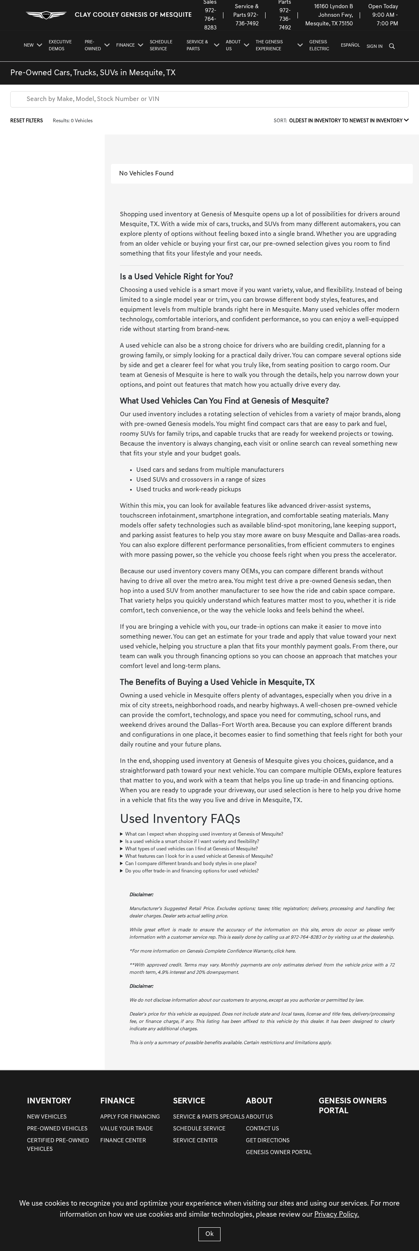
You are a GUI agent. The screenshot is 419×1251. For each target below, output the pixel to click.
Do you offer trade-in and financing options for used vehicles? (192, 871)
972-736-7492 (285, 19)
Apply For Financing (130, 1117)
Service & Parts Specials (209, 1117)
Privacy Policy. (336, 1215)
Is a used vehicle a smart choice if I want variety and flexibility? (192, 841)
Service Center (195, 1141)
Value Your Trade (126, 1129)
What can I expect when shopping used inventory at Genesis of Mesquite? (204, 834)
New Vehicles (47, 1117)
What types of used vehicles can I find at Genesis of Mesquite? (191, 849)
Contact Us (262, 1129)
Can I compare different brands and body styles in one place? (191, 863)
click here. (285, 951)
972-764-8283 (210, 19)
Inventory (49, 1101)
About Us (259, 1117)
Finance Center (123, 1141)
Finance (117, 1101)
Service (189, 1101)
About (259, 1101)
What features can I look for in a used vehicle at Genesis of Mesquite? (199, 856)
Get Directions (268, 1141)
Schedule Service (199, 1129)
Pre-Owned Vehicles (57, 1129)
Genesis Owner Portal (279, 1153)
